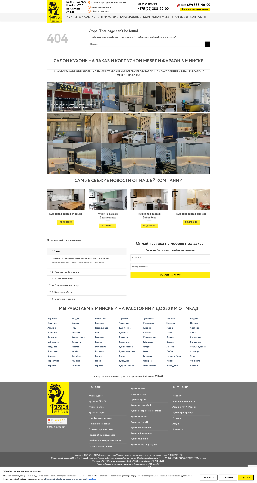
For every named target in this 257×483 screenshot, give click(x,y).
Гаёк (97, 332)
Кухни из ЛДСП (139, 422)
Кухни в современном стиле (146, 411)
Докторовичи (126, 346)
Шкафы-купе (89, 17)
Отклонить (227, 477)
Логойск (170, 346)
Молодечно (172, 365)
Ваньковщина (78, 337)
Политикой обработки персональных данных (65, 479)
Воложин (99, 323)
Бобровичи (53, 342)
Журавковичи (149, 337)
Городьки (123, 318)
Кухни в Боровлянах (141, 433)
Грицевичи (124, 323)
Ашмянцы (52, 332)
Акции (175, 424)
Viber (140, 4)
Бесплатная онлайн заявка (195, 9)
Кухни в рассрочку (182, 412)
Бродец (75, 318)
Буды (73, 328)
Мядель (194, 318)
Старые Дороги (198, 346)
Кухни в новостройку (100, 446)
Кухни (72, 17)
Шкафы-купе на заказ (100, 418)
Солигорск (195, 342)
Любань (170, 351)
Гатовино (99, 337)
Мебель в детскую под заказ (105, 440)
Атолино (52, 328)
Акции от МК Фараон (184, 407)
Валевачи (75, 332)
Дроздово (124, 360)
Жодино (147, 328)
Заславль (170, 323)
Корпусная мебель (158, 17)
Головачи (99, 351)
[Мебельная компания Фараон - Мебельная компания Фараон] (54, 11)
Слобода (194, 328)
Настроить (208, 477)
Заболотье (148, 342)
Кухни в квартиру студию (144, 444)
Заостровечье (149, 365)
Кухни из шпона (139, 416)
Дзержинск (124, 342)
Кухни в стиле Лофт (141, 405)
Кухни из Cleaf (96, 407)
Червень (194, 365)
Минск (169, 360)
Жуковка (147, 332)
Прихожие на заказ (99, 424)
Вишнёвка (76, 356)
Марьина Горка (173, 356)
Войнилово (100, 318)
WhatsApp (151, 4)
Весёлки (75, 346)
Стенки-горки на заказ (101, 429)
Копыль (170, 337)
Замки (145, 351)
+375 (195, 5)
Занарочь (147, 356)
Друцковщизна (126, 365)
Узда (192, 356)
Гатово (98, 342)
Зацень (169, 328)
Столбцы (194, 351)
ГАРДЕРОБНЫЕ (130, 17)
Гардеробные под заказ (102, 435)
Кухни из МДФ (97, 412)
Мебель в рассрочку (183, 401)
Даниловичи (125, 328)
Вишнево (75, 360)
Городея (99, 365)
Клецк (169, 332)
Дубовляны (148, 318)
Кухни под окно (139, 439)
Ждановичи (148, 323)
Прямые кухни (138, 399)
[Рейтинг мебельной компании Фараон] (57, 421)
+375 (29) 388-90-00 (153, 8)
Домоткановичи (127, 351)
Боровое (52, 365)
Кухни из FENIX (97, 401)
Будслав (75, 323)
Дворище (123, 332)
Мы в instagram (57, 427)
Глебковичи (101, 346)
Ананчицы (52, 323)
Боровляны (53, 360)
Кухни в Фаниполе (141, 427)
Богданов (52, 346)
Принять (246, 477)
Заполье (170, 318)
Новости (177, 396)
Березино (52, 337)
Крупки (170, 342)
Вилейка (75, 351)
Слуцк (193, 332)
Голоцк (98, 356)
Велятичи (76, 342)
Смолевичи (195, 337)
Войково (75, 365)
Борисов (52, 356)
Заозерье (147, 360)
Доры (122, 356)
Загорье (146, 346)
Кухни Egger (95, 396)
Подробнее (91, 479)
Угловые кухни (138, 394)
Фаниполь (195, 360)
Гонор (98, 360)
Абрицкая (52, 318)
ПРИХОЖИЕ (109, 17)
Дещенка (123, 337)
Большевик (53, 351)
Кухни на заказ (138, 388)
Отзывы (181, 17)
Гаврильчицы (101, 328)
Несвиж (194, 323)
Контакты (198, 17)
